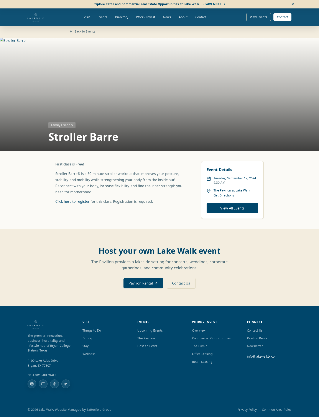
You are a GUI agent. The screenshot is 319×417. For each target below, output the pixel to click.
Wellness (88, 354)
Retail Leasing (202, 362)
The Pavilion (146, 338)
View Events (258, 17)
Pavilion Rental (141, 283)
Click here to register (72, 201)
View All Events (232, 208)
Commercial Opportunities (211, 338)
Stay (85, 346)
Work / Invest (145, 17)
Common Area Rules (276, 409)
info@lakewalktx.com (262, 356)
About (183, 17)
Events (102, 17)
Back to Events (84, 31)
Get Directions (224, 195)
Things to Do (91, 330)
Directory (121, 17)
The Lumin (199, 346)
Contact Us (181, 283)
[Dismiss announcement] (293, 4)
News (167, 17)
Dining (87, 338)
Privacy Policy (247, 409)
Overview (199, 330)
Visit (87, 17)
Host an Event (147, 346)
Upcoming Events (150, 330)
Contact (200, 17)
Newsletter (255, 346)
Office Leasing (202, 354)
